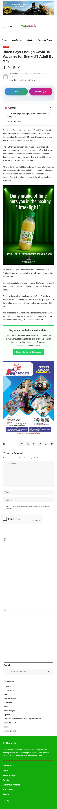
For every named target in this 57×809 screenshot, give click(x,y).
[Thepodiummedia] (28, 26)
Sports (28, 727)
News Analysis (28, 711)
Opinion (28, 715)
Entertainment (28, 690)
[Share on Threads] (14, 67)
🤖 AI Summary (14, 121)
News (6, 46)
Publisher (15, 73)
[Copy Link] (19, 67)
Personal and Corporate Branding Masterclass (28, 719)
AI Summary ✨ (40, 91)
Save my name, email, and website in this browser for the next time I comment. (28, 507)
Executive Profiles (28, 698)
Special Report (28, 723)
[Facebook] (4, 801)
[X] (8, 801)
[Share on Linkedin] (39, 443)
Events (28, 694)
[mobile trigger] (5, 26)
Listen (16, 91)
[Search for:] (25, 672)
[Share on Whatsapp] (33, 443)
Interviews (28, 703)
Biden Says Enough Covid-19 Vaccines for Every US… (28, 115)
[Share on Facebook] (4, 67)
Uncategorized (28, 731)
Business (28, 686)
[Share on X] (9, 67)
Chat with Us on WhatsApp (28, 352)
